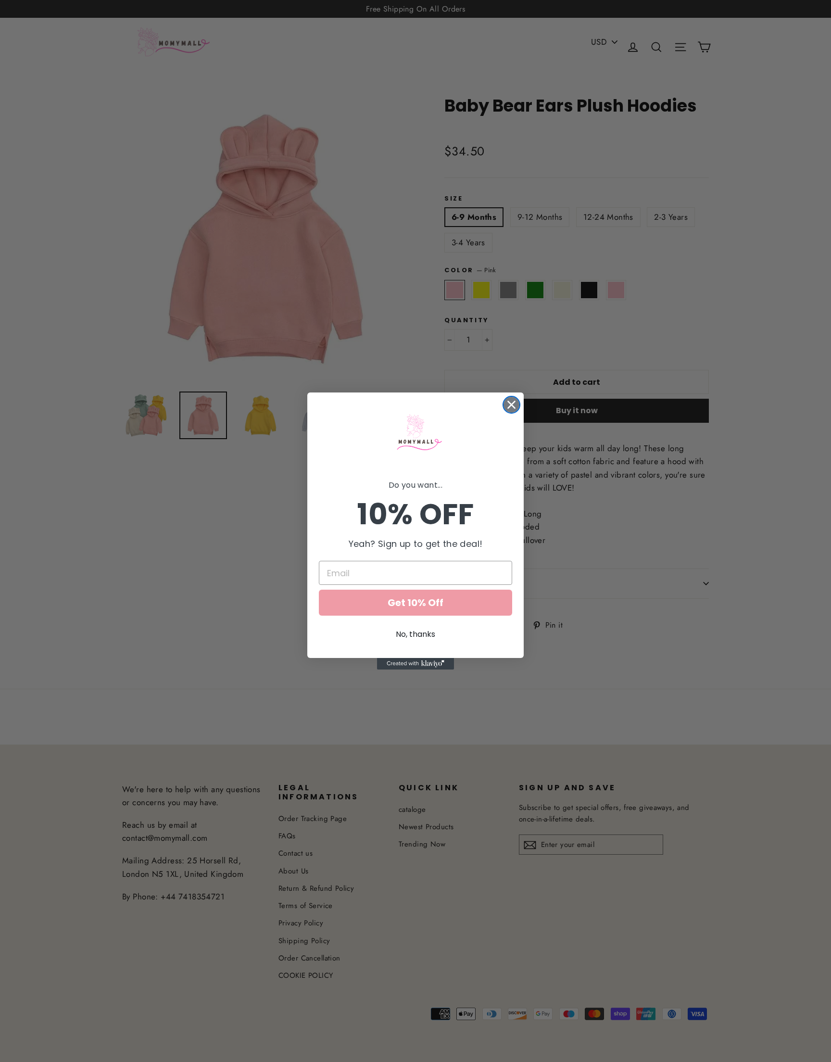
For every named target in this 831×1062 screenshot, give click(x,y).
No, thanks (415, 634)
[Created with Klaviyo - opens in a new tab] (415, 664)
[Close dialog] (511, 404)
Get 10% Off (415, 602)
